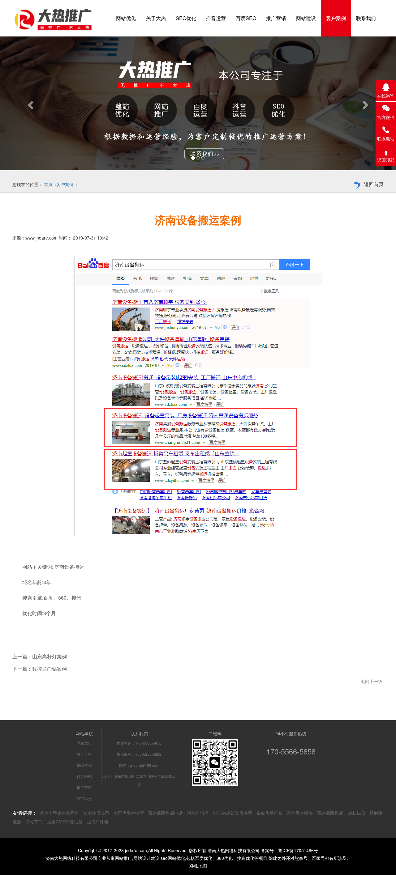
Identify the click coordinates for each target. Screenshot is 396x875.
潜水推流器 (198, 813)
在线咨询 (385, 96)
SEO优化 (84, 765)
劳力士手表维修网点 (59, 813)
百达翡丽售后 (330, 813)
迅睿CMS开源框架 (65, 821)
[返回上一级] (371, 681)
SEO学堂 (84, 798)
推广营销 (84, 787)
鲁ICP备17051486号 (298, 850)
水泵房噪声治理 (129, 813)
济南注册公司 (96, 813)
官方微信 (385, 117)
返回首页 (374, 184)
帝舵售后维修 (269, 813)
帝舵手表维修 (300, 813)
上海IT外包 (97, 821)
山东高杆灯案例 (49, 656)
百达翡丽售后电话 (165, 813)
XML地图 (198, 866)
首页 (48, 184)
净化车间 (34, 821)
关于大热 (84, 754)
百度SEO (84, 776)
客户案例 (65, 184)
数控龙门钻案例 (49, 668)
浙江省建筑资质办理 (232, 813)
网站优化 (84, 742)
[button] (29, 103)
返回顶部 (385, 160)
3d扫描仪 (356, 813)
